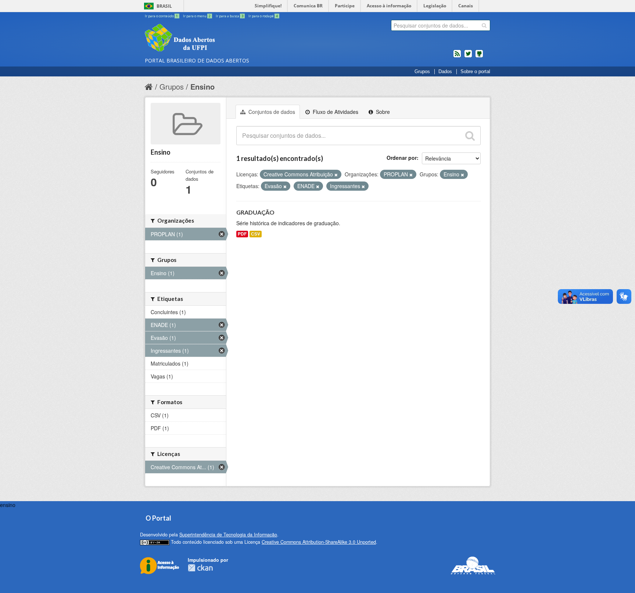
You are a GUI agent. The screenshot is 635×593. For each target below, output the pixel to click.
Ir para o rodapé (263, 16)
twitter (468, 56)
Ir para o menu (197, 16)
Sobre (382, 111)
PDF (242, 234)
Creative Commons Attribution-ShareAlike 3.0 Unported (319, 542)
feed (457, 56)
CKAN (200, 568)
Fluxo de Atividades (334, 111)
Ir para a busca (229, 16)
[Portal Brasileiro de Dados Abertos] (224, 38)
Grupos (422, 71)
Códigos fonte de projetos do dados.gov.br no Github (479, 56)
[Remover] (336, 174)
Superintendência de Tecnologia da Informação (228, 534)
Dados (445, 71)
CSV (255, 234)
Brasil (164, 6)
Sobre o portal (475, 71)
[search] (484, 25)
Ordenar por (402, 157)
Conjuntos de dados (271, 111)
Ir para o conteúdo (161, 16)
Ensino (202, 86)
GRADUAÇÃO (255, 212)
